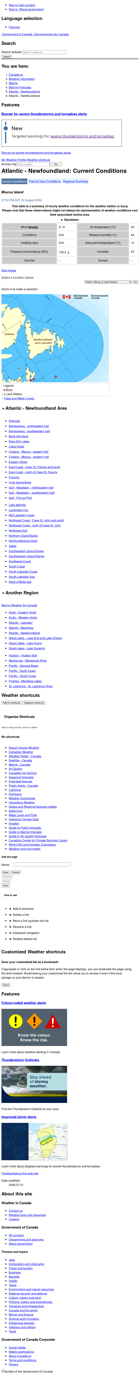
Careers (14, 1219)
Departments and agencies (26, 1239)
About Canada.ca (20, 1356)
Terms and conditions (22, 1360)
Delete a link (21, 915)
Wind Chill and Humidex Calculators (32, 844)
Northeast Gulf (18, 530)
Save (5, 872)
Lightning (15, 790)
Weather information (22, 79)
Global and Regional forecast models (33, 806)
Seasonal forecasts (21, 777)
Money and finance (21, 1314)
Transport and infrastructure (26, 1306)
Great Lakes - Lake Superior (27, 648)
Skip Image (8, 270)
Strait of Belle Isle (20, 582)
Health (13, 1281)
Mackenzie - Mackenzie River (28, 660)
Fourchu (14, 477)
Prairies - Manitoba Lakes (25, 681)
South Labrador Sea (22, 577)
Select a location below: (17, 277)
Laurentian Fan (18, 510)
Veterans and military (22, 1327)
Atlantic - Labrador (20, 622)
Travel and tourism (21, 1268)
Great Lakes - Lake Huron (25, 643)
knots (33, 227)
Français (14, 27)
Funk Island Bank (20, 482)
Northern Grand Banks (23, 536)
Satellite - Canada (20, 760)
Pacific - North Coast (22, 671)
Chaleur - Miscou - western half (29, 457)
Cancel (15, 872)
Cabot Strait (16, 446)
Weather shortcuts (38, 160)
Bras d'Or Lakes (19, 441)
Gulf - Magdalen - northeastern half (31, 487)
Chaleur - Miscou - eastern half (28, 451)
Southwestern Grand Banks (26, 556)
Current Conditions (14, 181)
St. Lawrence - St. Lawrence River (31, 686)
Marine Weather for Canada (19, 605)
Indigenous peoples (21, 1323)
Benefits (14, 1276)
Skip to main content (22, 5)
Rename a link (22, 927)
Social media (17, 1347)
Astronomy (16, 811)
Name (5, 865)
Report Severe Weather (24, 748)
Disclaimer (71, 220)
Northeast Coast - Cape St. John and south (36, 520)
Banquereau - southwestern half (29, 431)
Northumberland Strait (23, 541)
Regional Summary (75, 181)
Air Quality (15, 769)
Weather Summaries (22, 798)
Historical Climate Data (24, 819)
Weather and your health (24, 849)
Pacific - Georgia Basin (23, 666)
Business (15, 1272)
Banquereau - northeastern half (29, 426)
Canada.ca (16, 75)
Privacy (13, 1364)
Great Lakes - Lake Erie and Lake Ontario (35, 638)
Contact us (16, 1211)
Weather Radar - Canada (25, 756)
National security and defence (28, 1293)
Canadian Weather (21, 752)
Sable (12, 546)
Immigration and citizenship (26, 1264)
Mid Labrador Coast (21, 515)
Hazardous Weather (22, 802)
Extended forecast (20, 781)
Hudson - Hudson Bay (23, 655)
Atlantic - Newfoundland (24, 91)
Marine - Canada (19, 764)
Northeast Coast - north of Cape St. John (35, 525)
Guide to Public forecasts (25, 828)
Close (6, 985)
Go (55, 164)
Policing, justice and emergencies (30, 1302)
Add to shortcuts (11, 702)
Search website (11, 52)
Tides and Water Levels (19, 398)
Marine (13, 83)
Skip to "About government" (26, 9)
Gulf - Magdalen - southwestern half (32, 492)
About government (20, 1244)
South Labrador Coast (23, 571)
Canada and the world (23, 1310)
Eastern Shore (18, 462)
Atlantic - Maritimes (21, 628)
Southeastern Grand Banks (26, 551)
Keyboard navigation (26, 933)
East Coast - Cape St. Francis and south (34, 467)
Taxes (12, 1285)
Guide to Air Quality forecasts (27, 836)
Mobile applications (21, 1352)
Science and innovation (24, 1319)
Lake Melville (17, 505)
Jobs (12, 1260)
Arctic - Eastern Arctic (22, 612)
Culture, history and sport (25, 1298)
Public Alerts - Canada (23, 785)
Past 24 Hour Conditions (45, 181)
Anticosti (14, 421)
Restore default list (25, 939)
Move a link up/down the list (30, 921)
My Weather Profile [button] (14, 160)
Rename (7, 876)
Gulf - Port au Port (20, 498)
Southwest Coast (20, 561)
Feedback (19, 1173)
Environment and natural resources (31, 1289)
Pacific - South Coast (22, 676)
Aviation (14, 823)
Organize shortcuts (34, 702)
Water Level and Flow (23, 815)
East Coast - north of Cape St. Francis (33, 472)
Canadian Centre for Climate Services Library (38, 840)
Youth (12, 1331)
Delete (6, 881)
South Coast (17, 566)
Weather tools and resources (27, 1215)
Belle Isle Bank (18, 436)
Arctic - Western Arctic (23, 617)
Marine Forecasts (20, 87)
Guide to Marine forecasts (25, 832)
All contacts (16, 1235)
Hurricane (15, 794)
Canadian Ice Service (23, 773)
